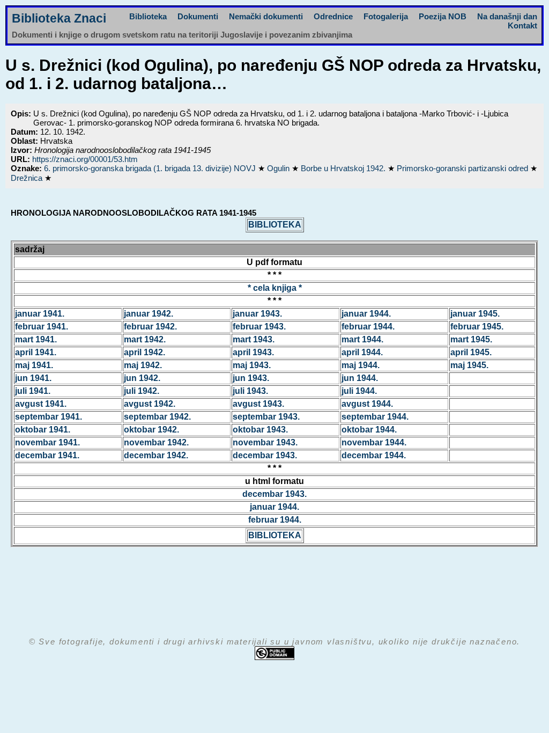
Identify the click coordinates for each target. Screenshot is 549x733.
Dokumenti (197, 16)
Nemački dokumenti (266, 16)
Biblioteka (148, 16)
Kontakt (522, 25)
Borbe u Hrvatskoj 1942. (344, 168)
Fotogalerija (385, 16)
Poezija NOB (442, 16)
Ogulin (279, 168)
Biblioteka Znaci (59, 18)
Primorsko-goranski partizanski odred (463, 168)
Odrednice (333, 16)
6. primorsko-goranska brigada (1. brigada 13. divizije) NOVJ (151, 168)
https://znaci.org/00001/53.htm (85, 159)
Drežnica (27, 177)
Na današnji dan (507, 16)
